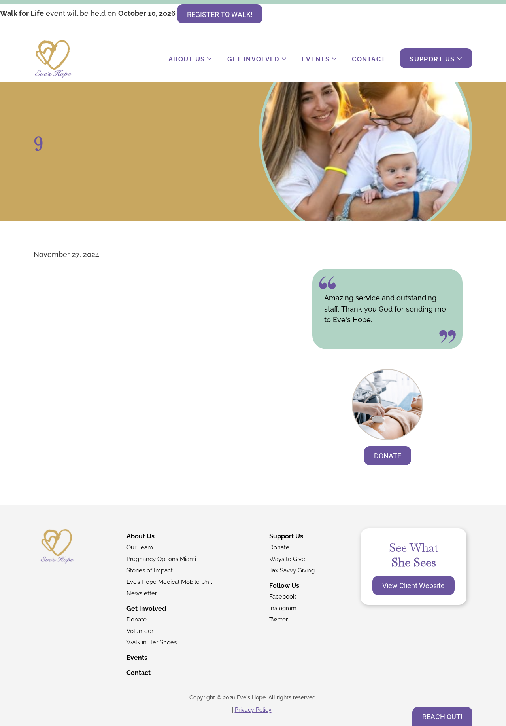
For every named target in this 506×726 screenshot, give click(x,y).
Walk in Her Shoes (151, 642)
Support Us (432, 59)
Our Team (139, 547)
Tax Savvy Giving (292, 570)
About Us (186, 59)
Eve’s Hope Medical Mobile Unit (169, 581)
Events (316, 59)
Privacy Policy (253, 710)
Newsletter (141, 593)
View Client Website (413, 586)
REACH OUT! (442, 717)
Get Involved (253, 59)
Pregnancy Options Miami (161, 559)
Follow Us (284, 585)
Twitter (278, 619)
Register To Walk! (220, 14)
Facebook (282, 596)
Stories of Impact (149, 570)
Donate (387, 456)
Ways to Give (287, 559)
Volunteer (139, 631)
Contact (368, 59)
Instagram (282, 608)
